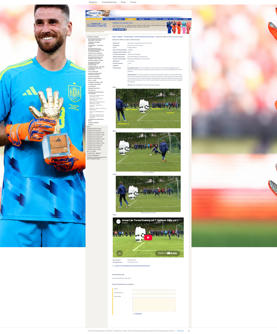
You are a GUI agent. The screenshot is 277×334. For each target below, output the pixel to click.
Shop (123, 2)
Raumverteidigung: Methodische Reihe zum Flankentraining (96, 50)
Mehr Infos (181, 331)
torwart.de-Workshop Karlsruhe (96, 93)
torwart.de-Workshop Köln (96, 120)
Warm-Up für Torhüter (96, 55)
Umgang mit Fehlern (95, 53)
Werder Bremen (93, 122)
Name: (116, 289)
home (107, 19)
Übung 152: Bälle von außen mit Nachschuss (97, 109)
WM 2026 (141, 19)
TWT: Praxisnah (93, 71)
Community (153, 19)
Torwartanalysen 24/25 (94, 141)
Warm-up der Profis (94, 78)
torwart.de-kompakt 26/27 (95, 132)
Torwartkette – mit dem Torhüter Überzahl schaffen (96, 68)
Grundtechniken (93, 76)
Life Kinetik (92, 86)
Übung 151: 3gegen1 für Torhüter (95, 105)
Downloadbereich (93, 155)
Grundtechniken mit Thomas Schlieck (95, 74)
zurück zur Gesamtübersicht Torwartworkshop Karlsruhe (132, 266)
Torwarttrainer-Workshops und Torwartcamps (96, 158)
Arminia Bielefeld (94, 88)
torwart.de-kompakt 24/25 (95, 139)
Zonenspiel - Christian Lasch (95, 46)
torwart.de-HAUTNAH (94, 130)
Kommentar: (117, 296)
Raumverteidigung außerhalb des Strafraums (94, 64)
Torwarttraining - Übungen (94, 43)
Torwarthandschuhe (94, 128)
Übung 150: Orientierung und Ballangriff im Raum (97, 102)
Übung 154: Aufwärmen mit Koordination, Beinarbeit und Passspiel (96, 116)
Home (114, 37)
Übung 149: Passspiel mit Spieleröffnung (96, 99)
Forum (133, 2)
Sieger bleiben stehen (95, 60)
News (88, 126)
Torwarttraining (109, 2)
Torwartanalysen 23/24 (94, 145)
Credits (90, 124)
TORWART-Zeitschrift (94, 147)
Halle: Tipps (92, 80)
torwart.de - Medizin (94, 153)
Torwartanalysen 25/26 (94, 137)
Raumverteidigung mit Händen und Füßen (95, 57)
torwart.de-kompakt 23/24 (95, 143)
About (175, 19)
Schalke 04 (91, 90)
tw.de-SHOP (118, 19)
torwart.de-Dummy (94, 84)
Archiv (185, 19)
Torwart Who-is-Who (94, 149)
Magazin (93, 2)
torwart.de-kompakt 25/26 (95, 135)
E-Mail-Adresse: (118, 292)
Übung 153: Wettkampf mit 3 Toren (96, 112)
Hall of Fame (91, 151)
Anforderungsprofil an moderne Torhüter (96, 39)
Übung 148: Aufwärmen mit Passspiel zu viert (96, 96)
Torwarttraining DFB (95, 82)
